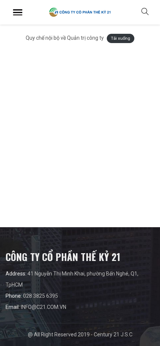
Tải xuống (120, 38)
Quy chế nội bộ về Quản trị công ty (65, 38)
